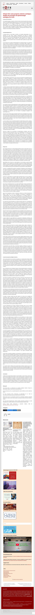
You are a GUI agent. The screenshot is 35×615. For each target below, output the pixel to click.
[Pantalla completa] (30, 551)
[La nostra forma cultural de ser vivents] (17, 425)
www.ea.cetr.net (29, 596)
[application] (17, 545)
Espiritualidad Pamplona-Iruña (7, 573)
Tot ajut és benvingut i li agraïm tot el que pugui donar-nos (12, 605)
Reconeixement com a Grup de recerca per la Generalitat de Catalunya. (15, 560)
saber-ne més (27, 594)
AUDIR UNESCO (5, 574)
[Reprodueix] (4, 551)
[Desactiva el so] (29, 551)
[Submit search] (30, 523)
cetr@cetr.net (9, 611)
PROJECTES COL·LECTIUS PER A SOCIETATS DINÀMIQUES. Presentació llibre (7, 429)
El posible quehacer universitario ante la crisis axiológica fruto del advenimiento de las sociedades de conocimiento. (24, 584)
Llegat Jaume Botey (6, 575)
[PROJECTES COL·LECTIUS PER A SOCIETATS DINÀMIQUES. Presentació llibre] (7, 424)
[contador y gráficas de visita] (17, 579)
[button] (5, 410)
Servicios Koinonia (6, 571)
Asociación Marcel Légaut (7, 576)
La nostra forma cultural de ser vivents (17, 430)
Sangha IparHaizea (6, 572)
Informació (29, 564)
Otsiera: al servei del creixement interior (9, 570)
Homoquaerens (5, 577)
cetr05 (9, 414)
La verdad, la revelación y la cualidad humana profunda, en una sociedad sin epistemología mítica (9, 584)
